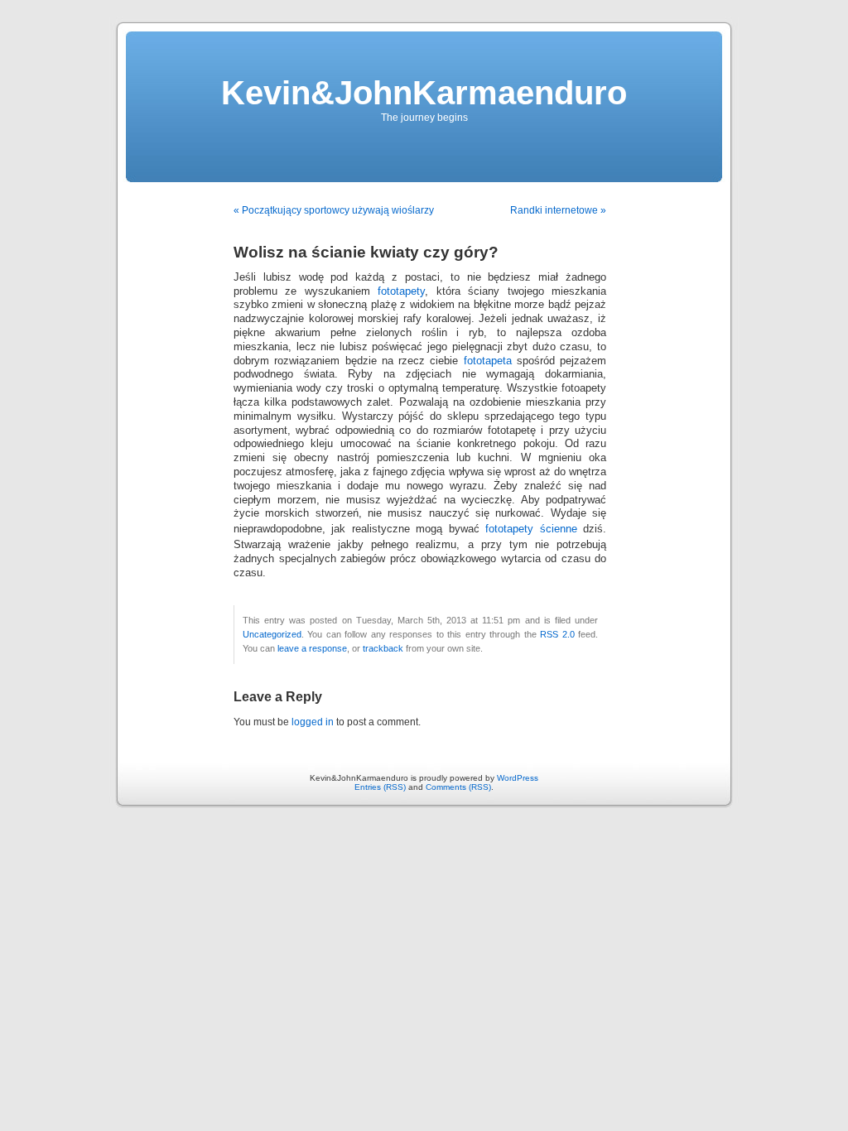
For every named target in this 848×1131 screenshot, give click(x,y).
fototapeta (488, 361)
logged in (313, 722)
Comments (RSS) (458, 787)
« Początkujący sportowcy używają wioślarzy (334, 210)
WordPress (517, 777)
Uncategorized (272, 634)
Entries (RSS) (380, 787)
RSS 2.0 (557, 634)
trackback (383, 648)
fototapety (401, 291)
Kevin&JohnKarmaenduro (424, 93)
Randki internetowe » (558, 210)
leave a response (312, 648)
